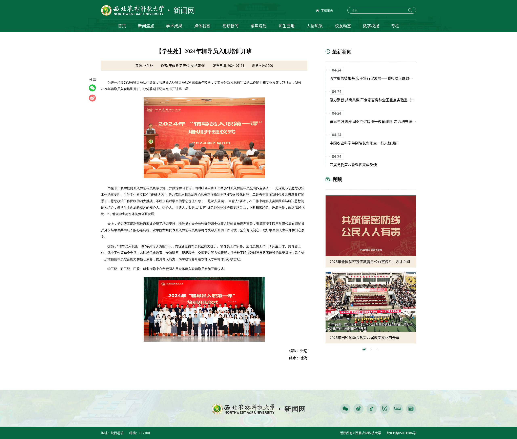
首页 (122, 26)
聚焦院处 (258, 26)
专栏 (395, 26)
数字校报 (371, 26)
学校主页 (327, 10)
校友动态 (343, 26)
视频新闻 (230, 26)
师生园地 (286, 26)
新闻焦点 (146, 26)
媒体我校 (202, 26)
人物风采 (315, 26)
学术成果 (174, 26)
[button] (364, 349)
